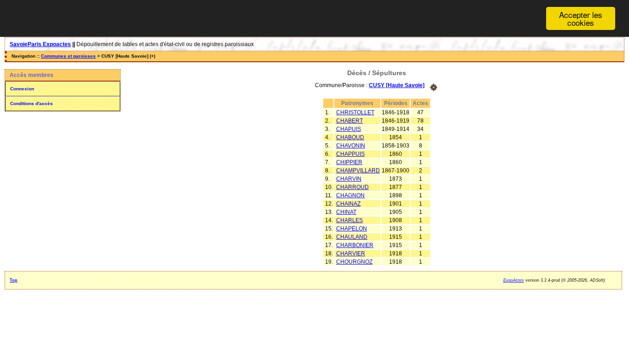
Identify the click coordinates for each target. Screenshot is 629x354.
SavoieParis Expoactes (40, 44)
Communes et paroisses (68, 56)
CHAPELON (351, 228)
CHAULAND (351, 237)
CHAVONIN (350, 145)
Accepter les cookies (580, 18)
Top (13, 280)
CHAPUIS (348, 129)
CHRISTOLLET (355, 112)
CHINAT (346, 212)
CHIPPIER (349, 162)
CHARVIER (350, 253)
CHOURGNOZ (354, 262)
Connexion (22, 88)
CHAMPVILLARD (358, 170)
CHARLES (349, 220)
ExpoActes (513, 280)
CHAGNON (350, 195)
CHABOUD (350, 137)
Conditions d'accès (31, 103)
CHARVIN (348, 179)
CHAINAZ (348, 204)
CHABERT (349, 121)
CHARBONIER (354, 245)
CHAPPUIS (350, 154)
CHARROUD (352, 187)
